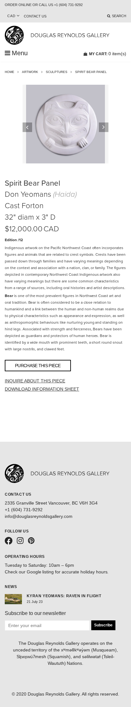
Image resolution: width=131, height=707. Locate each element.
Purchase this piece (38, 365)
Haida (65, 194)
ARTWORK (30, 72)
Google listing (40, 571)
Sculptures (56, 72)
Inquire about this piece (35, 380)
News (11, 587)
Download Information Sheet (42, 389)
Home (9, 72)
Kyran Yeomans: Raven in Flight (64, 596)
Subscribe (103, 625)
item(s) (107, 53)
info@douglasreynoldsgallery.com (38, 516)
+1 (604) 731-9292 (24, 509)
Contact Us (35, 16)
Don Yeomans (28, 194)
